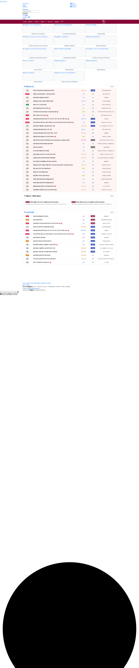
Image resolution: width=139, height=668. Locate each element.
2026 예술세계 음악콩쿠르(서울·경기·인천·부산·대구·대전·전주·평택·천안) (50, 119)
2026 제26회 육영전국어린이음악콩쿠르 (42, 255)
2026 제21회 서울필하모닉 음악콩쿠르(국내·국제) (44, 126)
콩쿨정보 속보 (30, 86)
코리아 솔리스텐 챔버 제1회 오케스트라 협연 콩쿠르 (44, 258)
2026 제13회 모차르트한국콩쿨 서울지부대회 (43, 143)
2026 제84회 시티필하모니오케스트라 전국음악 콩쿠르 (45, 189)
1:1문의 (27, 285)
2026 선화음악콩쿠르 (37, 219)
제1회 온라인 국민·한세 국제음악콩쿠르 (42, 168)
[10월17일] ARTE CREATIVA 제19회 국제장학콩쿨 (44, 158)
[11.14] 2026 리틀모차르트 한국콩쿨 (41, 150)
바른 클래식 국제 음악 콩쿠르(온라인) (41, 175)
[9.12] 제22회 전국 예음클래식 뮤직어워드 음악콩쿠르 (45, 161)
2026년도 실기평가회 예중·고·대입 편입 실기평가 (44, 94)
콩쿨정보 (30, 22)
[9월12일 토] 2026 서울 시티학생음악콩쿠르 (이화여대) (45, 251)
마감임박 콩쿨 (30, 212)
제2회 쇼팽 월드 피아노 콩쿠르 (40, 115)
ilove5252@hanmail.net (33, 288)
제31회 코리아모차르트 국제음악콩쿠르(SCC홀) (43, 90)
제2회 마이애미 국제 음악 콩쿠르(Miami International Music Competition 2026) (51, 140)
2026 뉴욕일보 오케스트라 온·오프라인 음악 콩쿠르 (44, 154)
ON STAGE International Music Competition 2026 (45, 111)
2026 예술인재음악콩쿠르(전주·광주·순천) (42, 129)
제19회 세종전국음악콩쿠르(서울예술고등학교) (43, 179)
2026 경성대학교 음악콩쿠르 (39, 237)
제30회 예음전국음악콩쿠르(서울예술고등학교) (43, 182)
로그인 (73, 3)
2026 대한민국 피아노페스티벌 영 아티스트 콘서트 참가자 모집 (47, 223)
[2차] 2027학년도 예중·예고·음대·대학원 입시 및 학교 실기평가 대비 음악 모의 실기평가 (52, 122)
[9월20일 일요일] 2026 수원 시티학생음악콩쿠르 (43, 186)
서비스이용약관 (27, 283)
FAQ (24, 285)
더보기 (112, 86)
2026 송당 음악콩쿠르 (38, 147)
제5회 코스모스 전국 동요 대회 (39, 104)
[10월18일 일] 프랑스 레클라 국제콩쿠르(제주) (43, 101)
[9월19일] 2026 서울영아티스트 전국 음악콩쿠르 (43, 136)
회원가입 (74, 5)
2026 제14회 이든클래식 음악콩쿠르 (41, 97)
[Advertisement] (66, 269)
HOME (25, 22)
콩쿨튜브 (57, 22)
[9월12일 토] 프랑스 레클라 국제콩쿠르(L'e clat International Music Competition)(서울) (53, 165)
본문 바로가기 (3, 1)
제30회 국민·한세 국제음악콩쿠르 (40, 172)
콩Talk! (37, 22)
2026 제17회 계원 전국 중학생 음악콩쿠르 (42, 241)
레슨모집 (50, 22)
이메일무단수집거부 (46, 283)
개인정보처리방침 (35, 283)
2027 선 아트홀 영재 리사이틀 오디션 (41, 262)
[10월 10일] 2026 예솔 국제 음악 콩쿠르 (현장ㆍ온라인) (45, 133)
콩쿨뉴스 (43, 22)
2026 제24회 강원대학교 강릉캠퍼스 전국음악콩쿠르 (44, 244)
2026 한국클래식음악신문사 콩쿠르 (41, 108)
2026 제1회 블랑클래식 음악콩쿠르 (40, 216)
